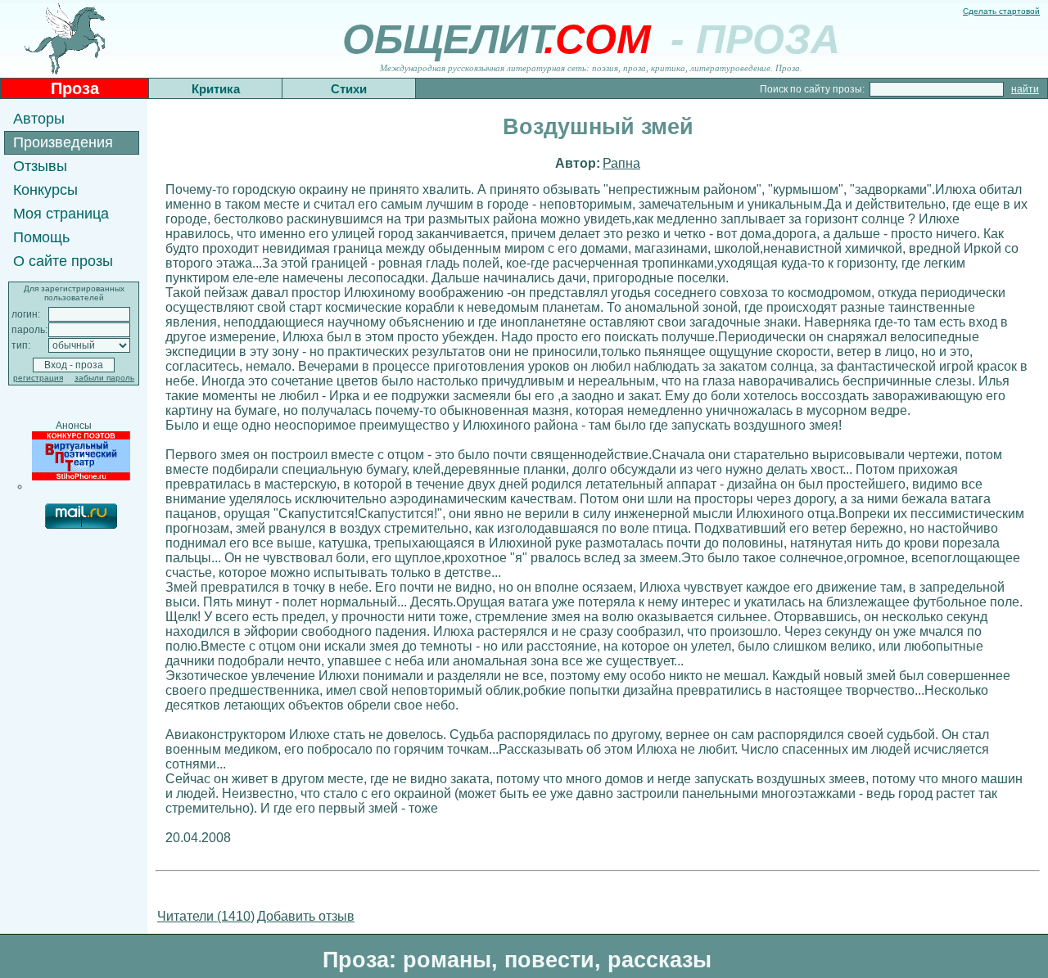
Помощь (41, 237)
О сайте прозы (63, 261)
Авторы (39, 118)
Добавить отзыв (306, 916)
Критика (216, 89)
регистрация (38, 377)
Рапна (621, 163)
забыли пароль (104, 377)
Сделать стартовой (1001, 11)
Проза (75, 88)
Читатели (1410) (206, 916)
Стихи (349, 89)
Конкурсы (45, 190)
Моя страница (61, 213)
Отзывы (40, 166)
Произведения (63, 142)
